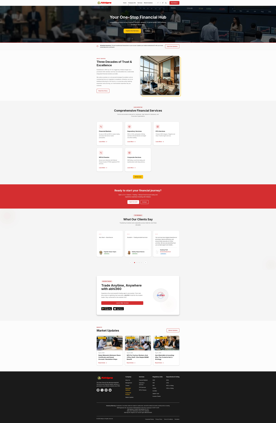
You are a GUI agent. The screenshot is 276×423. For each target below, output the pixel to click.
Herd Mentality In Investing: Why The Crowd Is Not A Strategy (164, 357)
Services (139, 3)
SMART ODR (156, 393)
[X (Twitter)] (102, 390)
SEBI (154, 380)
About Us (127, 380)
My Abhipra (174, 3)
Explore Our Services (132, 31)
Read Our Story (103, 91)
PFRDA (154, 388)
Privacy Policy (159, 419)
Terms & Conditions (168, 419)
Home (124, 3)
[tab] (134, 262)
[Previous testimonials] (130, 262)
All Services (138, 177)
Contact (147, 31)
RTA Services (142, 387)
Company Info (132, 3)
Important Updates (172, 46)
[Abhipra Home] (104, 3)
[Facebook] (106, 390)
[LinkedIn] (98, 390)
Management (128, 382)
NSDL (167, 380)
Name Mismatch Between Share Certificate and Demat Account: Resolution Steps (109, 357)
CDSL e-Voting (170, 388)
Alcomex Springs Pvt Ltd (165, 251)
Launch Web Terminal (122, 303)
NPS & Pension (142, 390)
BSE (154, 385)
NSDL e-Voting (170, 385)
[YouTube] (110, 390)
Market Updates (148, 3)
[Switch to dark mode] (166, 3)
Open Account (133, 202)
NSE (154, 382)
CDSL (167, 382)
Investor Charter (157, 396)
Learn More (102, 141)
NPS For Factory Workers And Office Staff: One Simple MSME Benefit (138, 357)
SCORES (155, 391)
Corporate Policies (149, 419)
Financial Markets (143, 380)
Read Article (101, 363)
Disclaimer (177, 419)
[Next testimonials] (145, 262)
